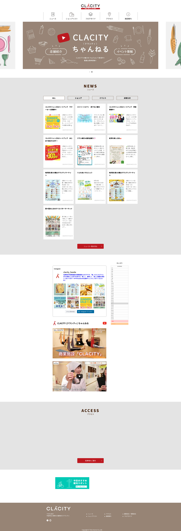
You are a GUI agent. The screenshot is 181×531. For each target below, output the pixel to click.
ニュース (52, 18)
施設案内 (128, 18)
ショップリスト (72, 18)
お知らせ (127, 98)
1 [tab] (90, 72)
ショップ (78, 98)
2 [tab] (92, 72)
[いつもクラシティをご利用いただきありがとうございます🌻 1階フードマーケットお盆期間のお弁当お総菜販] (60, 303)
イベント (102, 98)
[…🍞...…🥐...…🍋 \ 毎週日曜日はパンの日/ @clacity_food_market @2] (86, 289)
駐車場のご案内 (90, 460)
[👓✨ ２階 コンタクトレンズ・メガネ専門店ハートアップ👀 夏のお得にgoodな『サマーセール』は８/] (86, 303)
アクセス (109, 18)
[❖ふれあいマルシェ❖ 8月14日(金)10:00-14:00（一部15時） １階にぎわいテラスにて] (99, 289)
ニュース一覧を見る (90, 246)
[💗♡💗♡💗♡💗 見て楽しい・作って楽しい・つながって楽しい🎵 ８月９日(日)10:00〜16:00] (99, 303)
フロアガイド (91, 18)
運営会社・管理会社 (130, 514)
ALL (54, 98)
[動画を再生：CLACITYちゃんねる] (80, 343)
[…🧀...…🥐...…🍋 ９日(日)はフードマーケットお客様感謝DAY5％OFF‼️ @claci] (73, 303)
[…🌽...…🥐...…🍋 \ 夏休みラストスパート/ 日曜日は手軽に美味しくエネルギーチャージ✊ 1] (60, 289)
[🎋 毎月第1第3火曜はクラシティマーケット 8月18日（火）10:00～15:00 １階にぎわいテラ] (73, 289)
